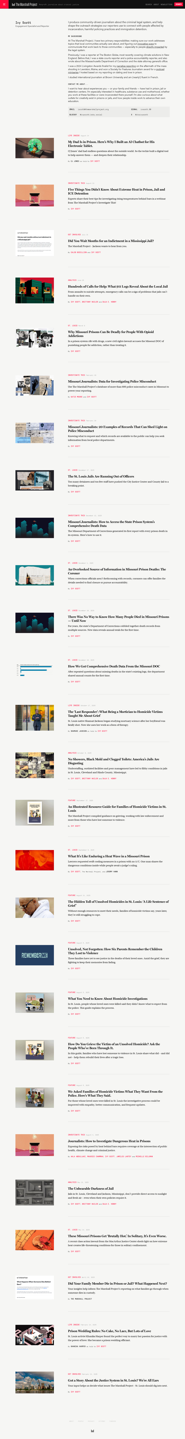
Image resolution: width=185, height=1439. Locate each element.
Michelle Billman (144, 1156)
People (81, 1421)
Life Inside (74, 135)
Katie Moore (76, 396)
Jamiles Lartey (123, 1156)
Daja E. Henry (109, 301)
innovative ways (145, 43)
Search (148, 4)
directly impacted (155, 46)
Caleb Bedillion (79, 252)
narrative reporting (126, 66)
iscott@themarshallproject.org (93, 109)
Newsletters (166, 4)
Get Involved (74, 234)
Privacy (91, 1421)
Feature (71, 800)
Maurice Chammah (95, 1156)
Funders (112, 1421)
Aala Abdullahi (78, 1156)
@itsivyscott (141, 114)
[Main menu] (4, 4)
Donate (179, 4)
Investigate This (76, 183)
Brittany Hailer (90, 301)
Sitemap (102, 1421)
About (156, 4)
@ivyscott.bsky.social (91, 114)
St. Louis (72, 325)
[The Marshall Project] (24, 4)
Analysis (72, 280)
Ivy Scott (95, 161)
